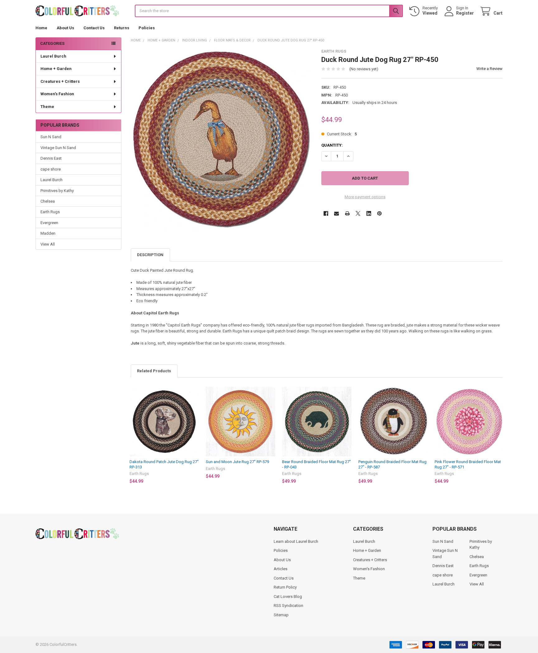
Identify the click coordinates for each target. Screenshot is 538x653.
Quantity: (332, 145)
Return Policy (285, 587)
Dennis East (51, 158)
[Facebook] (325, 213)
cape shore (50, 169)
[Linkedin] (368, 213)
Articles (280, 568)
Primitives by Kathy (57, 190)
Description (150, 254)
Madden (47, 233)
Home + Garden (56, 68)
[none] (221, 139)
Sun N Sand (50, 136)
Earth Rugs (50, 211)
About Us (65, 28)
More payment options (365, 197)
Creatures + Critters (60, 81)
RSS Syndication (288, 605)
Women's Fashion (57, 94)
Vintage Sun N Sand (58, 147)
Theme (47, 106)
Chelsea (47, 201)
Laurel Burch (53, 56)
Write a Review (489, 68)
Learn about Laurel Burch (296, 541)
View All (47, 244)
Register (465, 13)
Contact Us (94, 28)
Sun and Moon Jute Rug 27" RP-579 (237, 461)
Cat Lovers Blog (288, 596)
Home (41, 28)
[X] (357, 213)
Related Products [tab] (154, 371)
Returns (121, 28)
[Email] (336, 213)
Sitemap (281, 615)
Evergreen (49, 222)
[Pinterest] (379, 213)
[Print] (347, 213)
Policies (147, 28)
